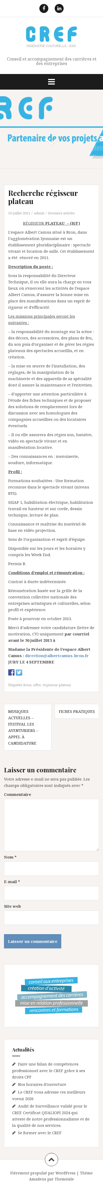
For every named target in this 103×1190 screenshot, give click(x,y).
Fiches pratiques (77, 711)
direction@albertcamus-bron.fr (57, 655)
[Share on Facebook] (11, 672)
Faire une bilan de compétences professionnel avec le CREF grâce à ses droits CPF (48, 1070)
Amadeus (37, 1179)
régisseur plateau (57, 684)
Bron (27, 684)
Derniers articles (61, 213)
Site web (12, 906)
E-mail (12, 881)
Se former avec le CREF (40, 1132)
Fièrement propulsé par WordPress (43, 1172)
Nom (10, 857)
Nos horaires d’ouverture (42, 1084)
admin (39, 213)
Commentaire (17, 794)
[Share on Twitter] (19, 672)
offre (37, 684)
